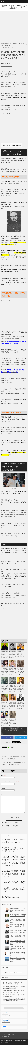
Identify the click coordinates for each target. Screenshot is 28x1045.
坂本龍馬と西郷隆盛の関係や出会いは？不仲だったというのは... (17, 954)
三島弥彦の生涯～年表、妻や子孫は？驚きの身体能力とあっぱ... (17, 937)
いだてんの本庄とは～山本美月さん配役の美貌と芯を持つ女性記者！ (4, 671)
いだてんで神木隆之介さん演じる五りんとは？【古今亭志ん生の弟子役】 (20, 688)
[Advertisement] (14, 28)
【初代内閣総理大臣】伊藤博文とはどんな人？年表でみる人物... (17, 942)
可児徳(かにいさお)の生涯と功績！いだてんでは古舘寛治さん (20, 654)
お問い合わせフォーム (8, 1036)
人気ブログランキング (7, 1015)
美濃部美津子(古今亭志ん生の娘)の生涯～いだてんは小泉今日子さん (4, 705)
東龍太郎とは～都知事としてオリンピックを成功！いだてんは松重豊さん (20, 705)
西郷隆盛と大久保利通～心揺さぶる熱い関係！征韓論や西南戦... (17, 921)
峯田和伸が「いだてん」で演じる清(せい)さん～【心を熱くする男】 (4, 722)
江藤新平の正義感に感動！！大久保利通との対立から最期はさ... (17, 948)
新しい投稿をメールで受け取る (10, 826)
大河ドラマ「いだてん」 (6, 66)
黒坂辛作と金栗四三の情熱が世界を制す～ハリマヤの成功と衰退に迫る (12, 671)
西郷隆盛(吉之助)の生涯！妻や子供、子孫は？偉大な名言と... (18, 926)
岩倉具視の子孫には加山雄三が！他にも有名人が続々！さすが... (17, 959)
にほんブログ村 (6, 1022)
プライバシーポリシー (8, 1034)
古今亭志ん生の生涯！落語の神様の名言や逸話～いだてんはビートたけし (4, 688)
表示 (20, 145)
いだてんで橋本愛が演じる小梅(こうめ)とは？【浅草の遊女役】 (12, 705)
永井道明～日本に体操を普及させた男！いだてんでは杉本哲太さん (12, 722)
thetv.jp (15, 488)
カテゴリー (5, 972)
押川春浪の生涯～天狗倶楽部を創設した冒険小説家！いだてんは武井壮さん (12, 688)
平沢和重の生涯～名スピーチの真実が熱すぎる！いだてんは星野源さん (12, 654)
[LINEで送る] (11, 747)
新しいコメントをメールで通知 (10, 822)
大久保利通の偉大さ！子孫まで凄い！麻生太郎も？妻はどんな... (17, 910)
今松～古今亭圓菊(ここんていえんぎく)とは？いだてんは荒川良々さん (4, 654)
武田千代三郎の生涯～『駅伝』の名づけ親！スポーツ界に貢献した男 (20, 671)
